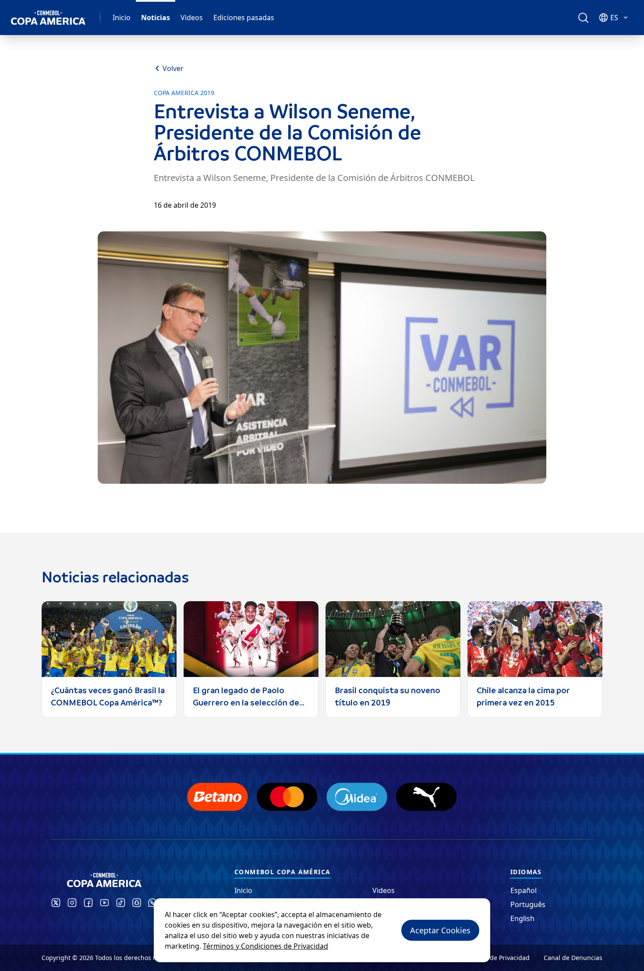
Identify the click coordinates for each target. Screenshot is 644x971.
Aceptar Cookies (440, 930)
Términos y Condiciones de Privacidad (265, 946)
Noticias (155, 17)
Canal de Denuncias (573, 957)
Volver (173, 68)
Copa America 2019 (184, 92)
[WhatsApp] (152, 902)
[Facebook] (88, 902)
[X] (55, 902)
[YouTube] (104, 902)
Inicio (122, 17)
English (522, 918)
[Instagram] (72, 902)
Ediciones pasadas (243, 17)
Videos (191, 17)
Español (523, 890)
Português (527, 904)
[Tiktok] (120, 902)
